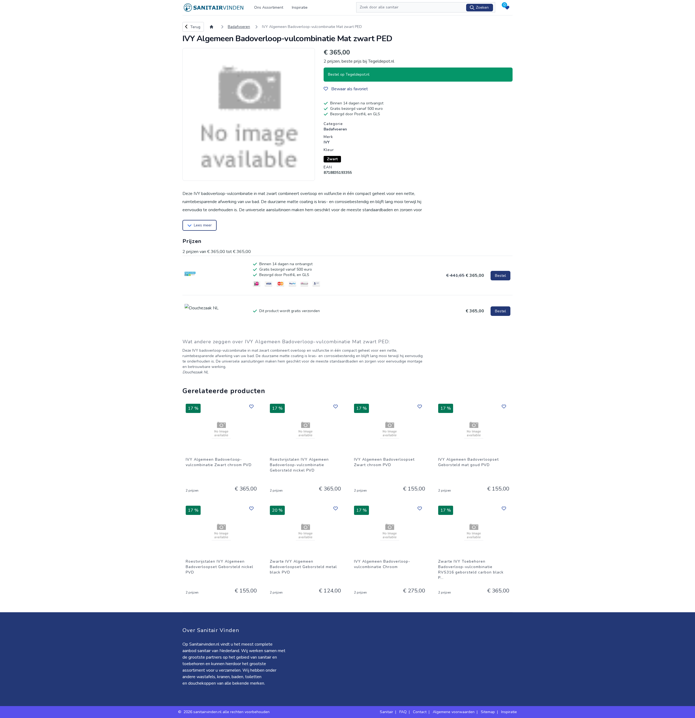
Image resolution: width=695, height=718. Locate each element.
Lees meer (203, 225)
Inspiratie (300, 7)
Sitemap (488, 711)
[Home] (212, 27)
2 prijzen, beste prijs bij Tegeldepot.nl (359, 61)
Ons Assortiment (268, 7)
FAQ (403, 711)
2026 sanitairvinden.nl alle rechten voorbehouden (227, 711)
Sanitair (386, 711)
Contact (420, 711)
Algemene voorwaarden (454, 711)
